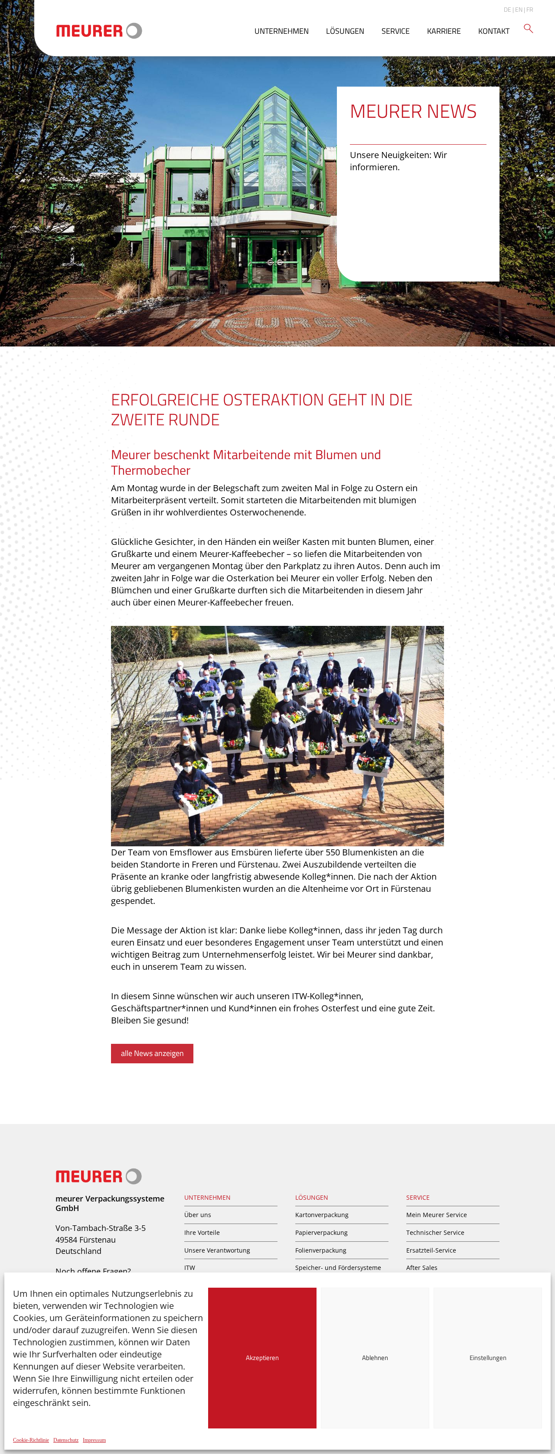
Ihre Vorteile (202, 1232)
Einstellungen (488, 1358)
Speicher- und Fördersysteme (338, 1267)
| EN (517, 9)
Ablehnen (375, 1358)
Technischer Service (435, 1232)
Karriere (444, 31)
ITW (189, 1267)
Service (396, 31)
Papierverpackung (321, 1232)
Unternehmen (282, 31)
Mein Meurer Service (436, 1215)
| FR (528, 9)
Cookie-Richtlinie (31, 1440)
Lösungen (345, 31)
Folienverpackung (320, 1250)
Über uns (197, 1215)
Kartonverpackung (322, 1215)
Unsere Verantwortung (217, 1250)
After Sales (421, 1267)
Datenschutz (65, 1440)
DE (507, 9)
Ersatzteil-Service (431, 1250)
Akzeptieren (262, 1358)
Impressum (94, 1440)
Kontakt (493, 31)
